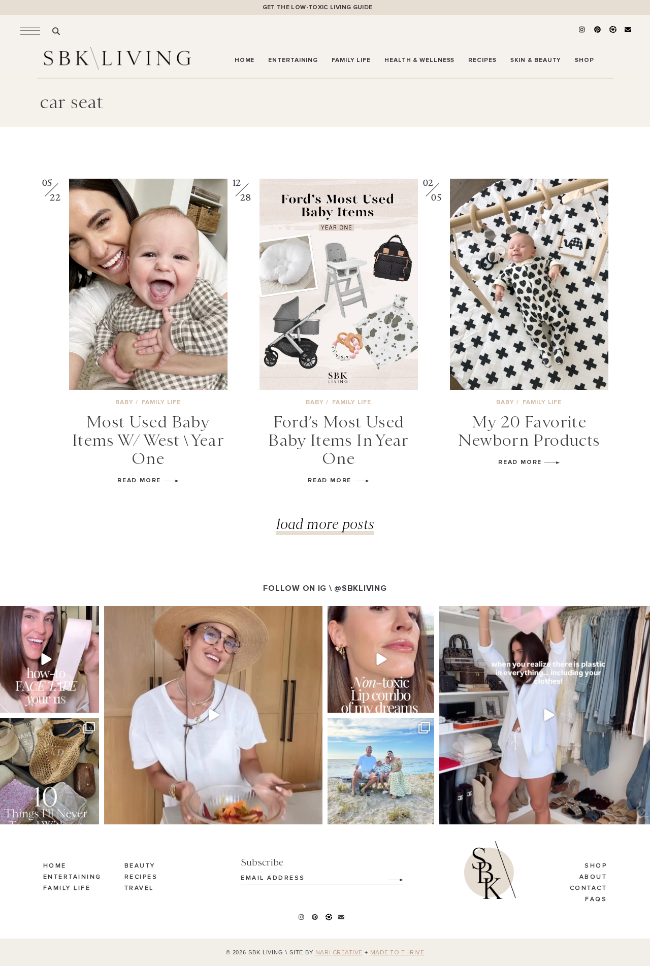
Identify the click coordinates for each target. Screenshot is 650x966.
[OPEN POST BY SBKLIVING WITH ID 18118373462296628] (381, 771)
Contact (588, 888)
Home (55, 866)
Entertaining (72, 877)
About (593, 877)
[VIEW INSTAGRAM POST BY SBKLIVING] (90, 703)
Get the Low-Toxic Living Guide (318, 7)
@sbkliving (360, 588)
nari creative (339, 953)
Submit (390, 876)
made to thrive (397, 953)
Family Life (67, 888)
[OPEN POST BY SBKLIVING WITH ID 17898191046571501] (381, 659)
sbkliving (44, 615)
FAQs (596, 899)
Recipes (141, 877)
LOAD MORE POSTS (325, 523)
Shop (595, 866)
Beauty (139, 866)
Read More (140, 480)
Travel (139, 888)
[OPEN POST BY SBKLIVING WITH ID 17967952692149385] (213, 715)
